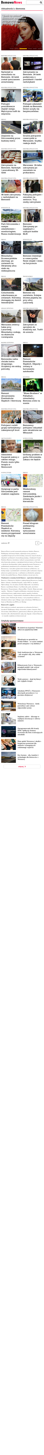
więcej (21, 766)
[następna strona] (41, 543)
